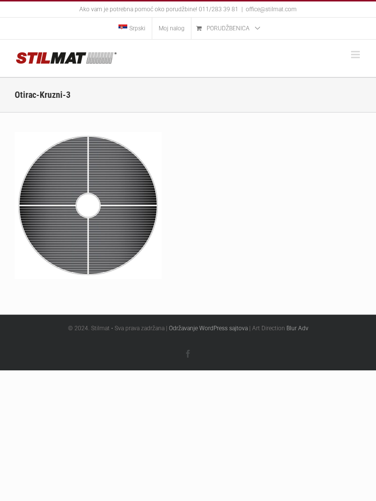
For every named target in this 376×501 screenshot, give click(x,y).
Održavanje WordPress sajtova (208, 328)
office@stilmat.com (271, 9)
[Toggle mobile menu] (356, 54)
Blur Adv (297, 328)
